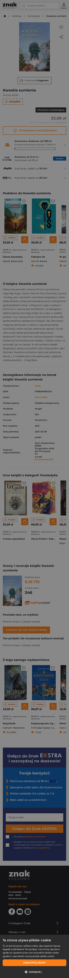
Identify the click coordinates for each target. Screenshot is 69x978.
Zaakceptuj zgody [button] (34, 962)
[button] (34, 972)
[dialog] (34, 956)
